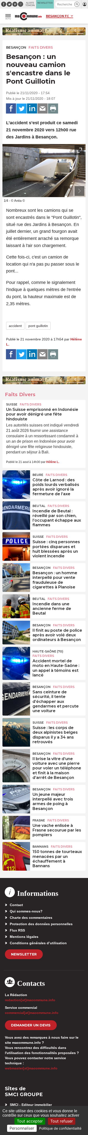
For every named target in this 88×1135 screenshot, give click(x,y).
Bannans (40, 846)
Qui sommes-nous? (26, 911)
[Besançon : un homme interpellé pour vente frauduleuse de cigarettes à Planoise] (16, 574)
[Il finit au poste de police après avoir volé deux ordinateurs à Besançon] (16, 632)
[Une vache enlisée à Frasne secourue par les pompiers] (16, 827)
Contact (16, 905)
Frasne (39, 820)
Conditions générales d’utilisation (38, 943)
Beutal (39, 506)
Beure (38, 475)
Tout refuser (61, 1121)
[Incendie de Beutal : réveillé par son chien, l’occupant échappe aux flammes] (16, 512)
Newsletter (24, 954)
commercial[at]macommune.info (31, 1013)
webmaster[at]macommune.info (31, 1068)
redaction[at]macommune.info (30, 1000)
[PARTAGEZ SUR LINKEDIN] (32, 108)
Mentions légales (24, 937)
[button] (76, 4)
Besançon (16, 47)
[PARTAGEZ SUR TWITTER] (21, 108)
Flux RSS (17, 930)
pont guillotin (38, 326)
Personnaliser (22, 1128)
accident (15, 326)
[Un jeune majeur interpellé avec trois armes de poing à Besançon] (16, 796)
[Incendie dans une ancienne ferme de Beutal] (16, 605)
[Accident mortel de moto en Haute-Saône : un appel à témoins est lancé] (16, 658)
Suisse (11, 404)
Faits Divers (41, 47)
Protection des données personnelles (41, 924)
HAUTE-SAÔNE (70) (48, 651)
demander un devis (31, 1025)
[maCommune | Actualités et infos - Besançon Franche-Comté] (28, 16)
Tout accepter (30, 1121)
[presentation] (68, 191)
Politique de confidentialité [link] (60, 1128)
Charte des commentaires (31, 918)
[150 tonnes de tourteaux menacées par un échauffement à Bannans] (16, 853)
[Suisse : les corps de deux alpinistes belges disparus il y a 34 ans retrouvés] (16, 729)
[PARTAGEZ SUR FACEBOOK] (11, 108)
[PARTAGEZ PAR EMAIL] (42, 108)
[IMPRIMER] (53, 108)
